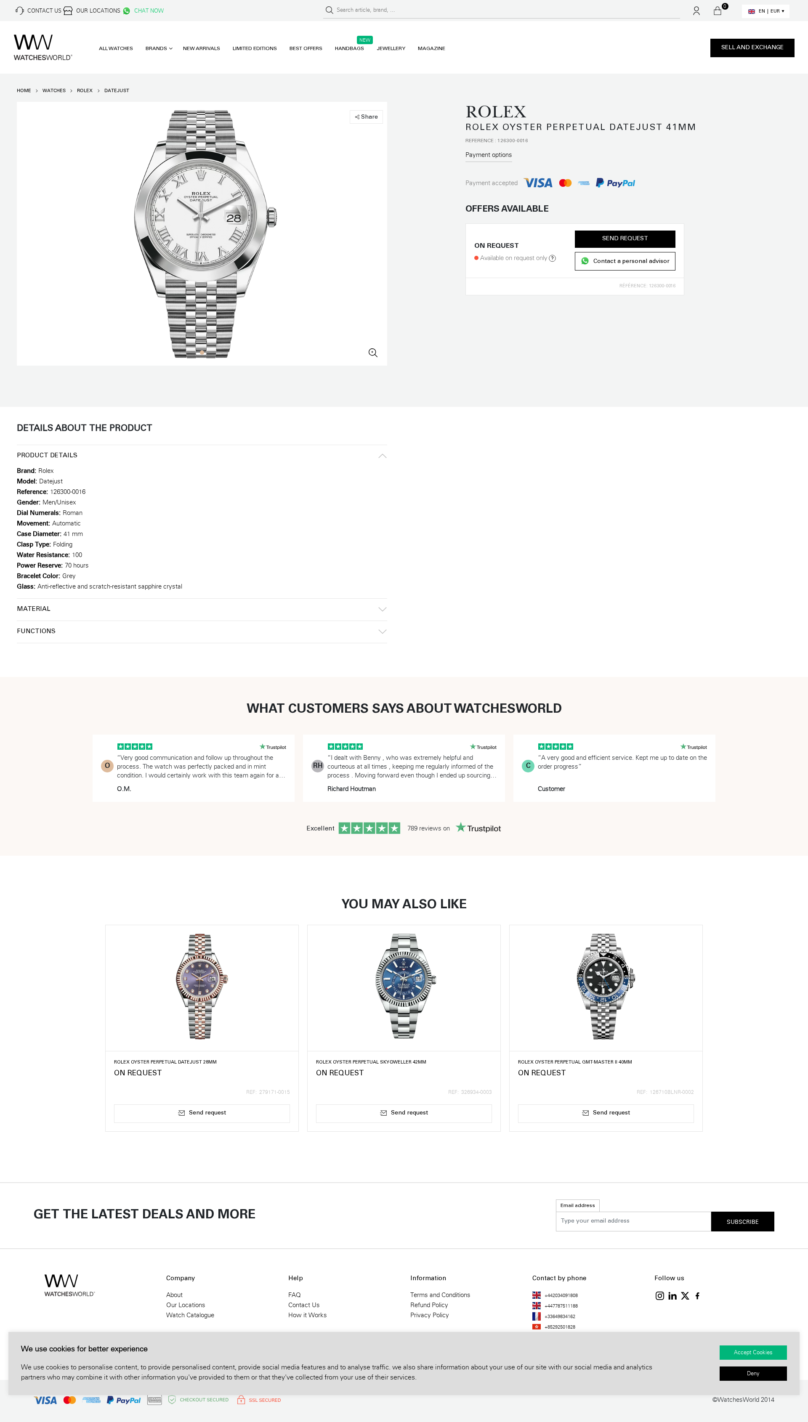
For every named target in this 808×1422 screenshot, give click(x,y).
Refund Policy (429, 1305)
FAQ (294, 1295)
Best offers (306, 48)
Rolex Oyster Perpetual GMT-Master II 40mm (575, 1062)
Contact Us (304, 1305)
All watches (116, 48)
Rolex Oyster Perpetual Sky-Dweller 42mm (371, 1062)
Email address (578, 1205)
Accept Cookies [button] (753, 1352)
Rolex (85, 90)
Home (24, 90)
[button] (202, 352)
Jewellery (391, 48)
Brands (156, 48)
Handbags (349, 48)
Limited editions (255, 48)
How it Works (307, 1315)
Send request (625, 239)
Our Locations (185, 1305)
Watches (54, 90)
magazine (431, 48)
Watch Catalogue (190, 1315)
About (174, 1295)
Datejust (116, 90)
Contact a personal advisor (631, 262)
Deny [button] (753, 1373)
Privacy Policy (429, 1315)
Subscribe (743, 1222)
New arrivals (201, 48)
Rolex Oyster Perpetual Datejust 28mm (165, 1062)
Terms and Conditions (440, 1295)
